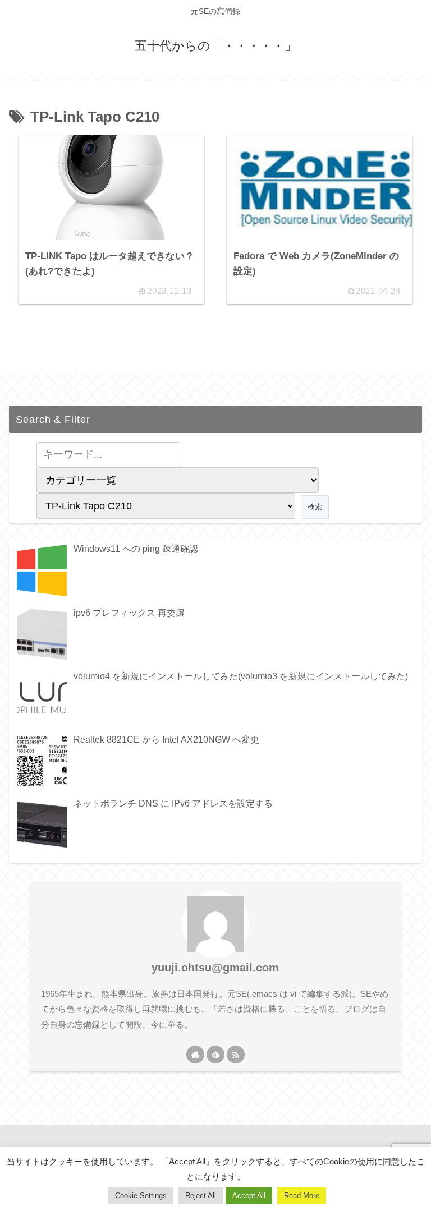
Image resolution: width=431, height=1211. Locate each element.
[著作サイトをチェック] (195, 1054)
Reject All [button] (200, 1195)
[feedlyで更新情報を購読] (215, 1054)
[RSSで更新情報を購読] (236, 1054)
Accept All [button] (248, 1195)
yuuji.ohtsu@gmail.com (215, 967)
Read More (301, 1195)
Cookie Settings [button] (141, 1195)
